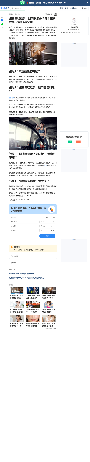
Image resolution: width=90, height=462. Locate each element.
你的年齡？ (14, 221)
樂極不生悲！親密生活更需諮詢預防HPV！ (16, 297)
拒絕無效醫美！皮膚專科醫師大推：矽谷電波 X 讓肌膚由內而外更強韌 (32, 325)
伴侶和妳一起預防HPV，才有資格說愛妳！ (32, 311)
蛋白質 (11, 98)
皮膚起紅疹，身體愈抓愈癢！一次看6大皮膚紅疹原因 (16, 325)
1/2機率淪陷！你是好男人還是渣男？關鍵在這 (33, 297)
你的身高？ (14, 226)
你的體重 (13, 230)
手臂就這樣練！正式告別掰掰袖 (48, 311)
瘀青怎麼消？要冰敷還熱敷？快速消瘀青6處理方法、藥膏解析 (48, 325)
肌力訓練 (17, 14)
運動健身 (11, 14)
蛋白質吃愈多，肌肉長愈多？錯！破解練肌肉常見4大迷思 (48, 297)
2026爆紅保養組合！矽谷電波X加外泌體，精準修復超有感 (16, 311)
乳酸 (45, 165)
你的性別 (13, 217)
